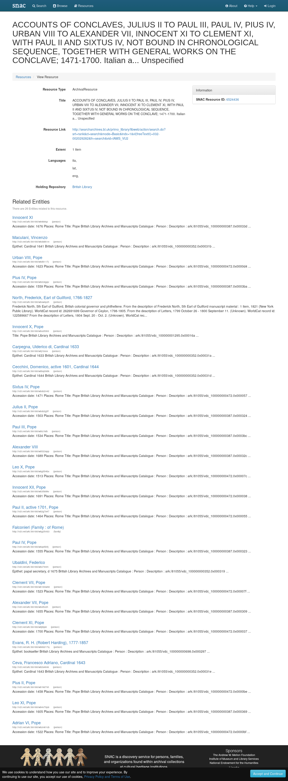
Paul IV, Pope (24, 542)
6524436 (232, 99)
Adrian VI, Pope (26, 722)
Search (40, 5)
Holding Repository (51, 186)
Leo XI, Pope (24, 702)
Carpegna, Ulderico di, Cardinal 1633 (45, 346)
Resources (23, 77)
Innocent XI (22, 217)
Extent (61, 149)
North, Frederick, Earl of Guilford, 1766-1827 (52, 297)
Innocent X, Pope (27, 326)
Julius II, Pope (25, 406)
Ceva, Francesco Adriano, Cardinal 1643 (48, 662)
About (232, 5)
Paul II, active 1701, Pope (35, 507)
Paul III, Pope (24, 426)
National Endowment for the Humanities (234, 763)
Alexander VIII (25, 447)
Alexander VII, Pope (30, 602)
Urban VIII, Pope (27, 257)
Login (271, 5)
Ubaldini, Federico (28, 562)
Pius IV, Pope (24, 277)
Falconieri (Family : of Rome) (38, 527)
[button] (251, 5)
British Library (82, 186)
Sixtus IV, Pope (26, 386)
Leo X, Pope (23, 467)
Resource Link (54, 129)
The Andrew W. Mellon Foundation (234, 755)
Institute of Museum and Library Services (234, 759)
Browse (62, 5)
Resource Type (54, 89)
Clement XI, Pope (28, 622)
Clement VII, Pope (28, 582)
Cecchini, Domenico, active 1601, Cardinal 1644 (55, 366)
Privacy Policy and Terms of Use (107, 776)
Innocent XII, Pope (29, 487)
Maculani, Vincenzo (29, 237)
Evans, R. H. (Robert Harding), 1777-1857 (50, 642)
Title (62, 100)
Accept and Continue (268, 773)
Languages (57, 160)
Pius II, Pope (23, 682)
